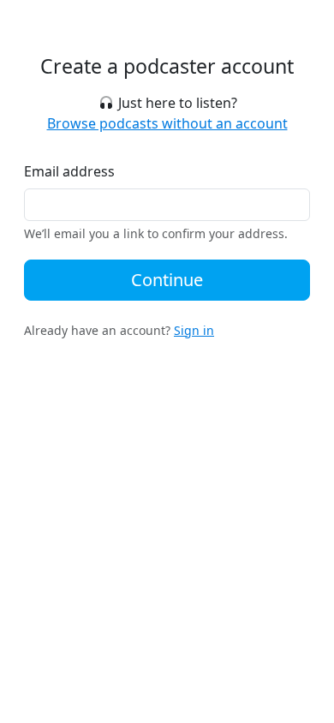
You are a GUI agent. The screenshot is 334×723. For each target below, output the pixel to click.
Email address (69, 171)
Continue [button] (167, 279)
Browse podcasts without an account (167, 123)
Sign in (194, 330)
